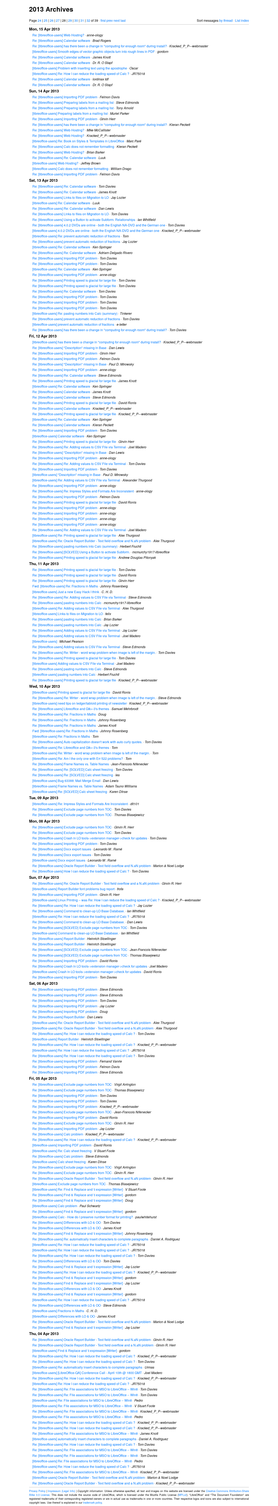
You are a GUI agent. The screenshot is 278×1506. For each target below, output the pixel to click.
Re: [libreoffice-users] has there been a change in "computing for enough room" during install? (99, 46)
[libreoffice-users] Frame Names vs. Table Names (67, 786)
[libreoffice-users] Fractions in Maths (58, 1310)
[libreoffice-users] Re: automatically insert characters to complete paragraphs (87, 1367)
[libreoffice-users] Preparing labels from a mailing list (70, 113)
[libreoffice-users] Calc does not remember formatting (70, 168)
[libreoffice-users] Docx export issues (58, 860)
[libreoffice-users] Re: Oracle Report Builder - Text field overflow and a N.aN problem (92, 1028)
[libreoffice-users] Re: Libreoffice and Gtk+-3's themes (70, 747)
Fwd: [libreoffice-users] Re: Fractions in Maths (65, 586)
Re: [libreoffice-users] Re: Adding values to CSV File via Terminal (79, 447)
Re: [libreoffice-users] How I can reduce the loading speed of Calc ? (80, 871)
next (117, 20)
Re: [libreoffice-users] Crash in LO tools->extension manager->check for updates (89, 838)
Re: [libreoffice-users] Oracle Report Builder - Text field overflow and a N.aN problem (92, 1345)
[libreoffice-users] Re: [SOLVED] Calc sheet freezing (69, 791)
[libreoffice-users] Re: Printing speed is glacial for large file (74, 535)
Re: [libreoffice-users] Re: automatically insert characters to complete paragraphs (90, 1239)
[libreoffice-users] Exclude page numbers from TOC (69, 1184)
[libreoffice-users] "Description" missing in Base (66, 474)
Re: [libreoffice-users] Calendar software (61, 40)
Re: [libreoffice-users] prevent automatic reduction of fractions (76, 241)
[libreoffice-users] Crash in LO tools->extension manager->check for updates (86, 971)
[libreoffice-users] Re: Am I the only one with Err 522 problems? (77, 758)
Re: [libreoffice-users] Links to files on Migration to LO (70, 197)
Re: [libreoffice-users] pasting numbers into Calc (66, 602)
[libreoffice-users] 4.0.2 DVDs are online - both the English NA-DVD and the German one (95, 230)
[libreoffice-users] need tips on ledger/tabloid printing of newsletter (79, 703)
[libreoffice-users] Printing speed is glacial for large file (71, 692)
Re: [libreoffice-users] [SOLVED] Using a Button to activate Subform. (81, 552)
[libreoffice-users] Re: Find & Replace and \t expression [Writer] (77, 1189)
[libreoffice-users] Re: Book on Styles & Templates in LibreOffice (78, 141)
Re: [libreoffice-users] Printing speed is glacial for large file (74, 280)
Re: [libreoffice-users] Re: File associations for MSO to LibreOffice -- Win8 (85, 1389)
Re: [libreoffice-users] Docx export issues (61, 849)
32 (88, 20)
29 (70, 20)
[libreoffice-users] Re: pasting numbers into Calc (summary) (74, 313)
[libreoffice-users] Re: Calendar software (61, 203)
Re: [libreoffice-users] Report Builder (58, 938)
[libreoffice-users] (44, 641)
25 (45, 20)
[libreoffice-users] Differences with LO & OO (63, 1316)
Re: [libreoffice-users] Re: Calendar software (64, 157)
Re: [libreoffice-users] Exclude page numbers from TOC (72, 809)
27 (58, 20)
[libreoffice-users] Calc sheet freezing (59, 1161)
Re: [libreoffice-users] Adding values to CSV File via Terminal (76, 630)
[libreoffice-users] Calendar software (58, 436)
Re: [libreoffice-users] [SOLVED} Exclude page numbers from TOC (79, 927)
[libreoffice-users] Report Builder (55, 1039)
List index (242, 20)
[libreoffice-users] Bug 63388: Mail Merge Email (66, 780)
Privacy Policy (37, 1491)
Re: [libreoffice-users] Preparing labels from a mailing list (73, 102)
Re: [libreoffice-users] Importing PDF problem (64, 97)
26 (52, 20)
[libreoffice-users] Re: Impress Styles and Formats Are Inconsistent (80, 803)
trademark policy (92, 1502)
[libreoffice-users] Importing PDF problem (61, 1145)
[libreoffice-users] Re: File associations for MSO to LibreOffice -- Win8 (82, 1400)
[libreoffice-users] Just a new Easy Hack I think (65, 591)
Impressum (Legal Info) (61, 1491)
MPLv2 (182, 1495)
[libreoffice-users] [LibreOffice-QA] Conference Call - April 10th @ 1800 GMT (87, 1372)
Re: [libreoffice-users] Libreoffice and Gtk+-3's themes (70, 708)
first (103, 20)
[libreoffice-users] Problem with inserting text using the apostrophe (79, 68)
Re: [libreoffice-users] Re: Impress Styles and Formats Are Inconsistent (83, 491)
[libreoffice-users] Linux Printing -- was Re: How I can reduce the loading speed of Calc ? (96, 900)
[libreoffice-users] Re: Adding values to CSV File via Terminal (76, 480)
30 (76, 20)
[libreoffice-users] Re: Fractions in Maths (61, 736)
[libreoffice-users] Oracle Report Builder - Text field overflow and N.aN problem (88, 1477)
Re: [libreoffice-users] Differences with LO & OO (66, 1222)
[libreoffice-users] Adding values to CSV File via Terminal (73, 663)
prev (109, 20)
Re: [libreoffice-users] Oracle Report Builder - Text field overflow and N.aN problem (91, 865)
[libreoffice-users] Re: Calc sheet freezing (62, 1150)
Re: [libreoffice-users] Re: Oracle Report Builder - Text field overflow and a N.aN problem (95, 883)
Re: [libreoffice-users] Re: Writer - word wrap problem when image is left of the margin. (94, 652)
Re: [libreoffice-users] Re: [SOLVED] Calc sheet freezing (72, 769)
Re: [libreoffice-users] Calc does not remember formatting (73, 146)
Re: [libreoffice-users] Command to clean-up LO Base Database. (78, 911)
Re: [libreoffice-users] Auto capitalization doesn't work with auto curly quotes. (87, 741)
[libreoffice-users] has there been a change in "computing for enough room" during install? (96, 342)
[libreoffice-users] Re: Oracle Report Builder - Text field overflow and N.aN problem (91, 540)
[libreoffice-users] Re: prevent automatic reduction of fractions (76, 236)
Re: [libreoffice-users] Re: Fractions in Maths (64, 714)
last (123, 20)
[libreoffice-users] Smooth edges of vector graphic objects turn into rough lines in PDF (93, 51)
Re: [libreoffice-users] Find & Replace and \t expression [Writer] (77, 1194)
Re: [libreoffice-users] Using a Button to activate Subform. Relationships (83, 219)
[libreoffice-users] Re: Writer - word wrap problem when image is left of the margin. (91, 753)
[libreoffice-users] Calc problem (54, 1205)
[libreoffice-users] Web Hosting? (55, 163)
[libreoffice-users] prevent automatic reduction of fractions (73, 324)
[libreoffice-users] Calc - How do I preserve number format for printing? (82, 1217)
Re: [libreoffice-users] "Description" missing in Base (69, 347)
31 (82, 20)
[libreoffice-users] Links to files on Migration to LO (67, 613)
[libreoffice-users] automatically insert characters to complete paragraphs (84, 1439)
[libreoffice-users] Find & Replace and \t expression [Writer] (74, 1350)
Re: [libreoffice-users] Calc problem (57, 1134)
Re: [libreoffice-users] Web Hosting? (58, 35)
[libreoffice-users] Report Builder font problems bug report (73, 889)
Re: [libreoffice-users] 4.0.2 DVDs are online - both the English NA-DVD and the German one (98, 225)
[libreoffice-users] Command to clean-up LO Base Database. (75, 933)
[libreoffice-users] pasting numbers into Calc (63, 674)
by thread (226, 20)
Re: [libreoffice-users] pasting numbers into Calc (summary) (74, 546)
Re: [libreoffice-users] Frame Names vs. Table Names (70, 764)
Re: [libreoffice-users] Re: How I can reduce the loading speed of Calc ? (83, 905)
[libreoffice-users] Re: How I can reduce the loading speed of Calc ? (80, 73)
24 (39, 20)
